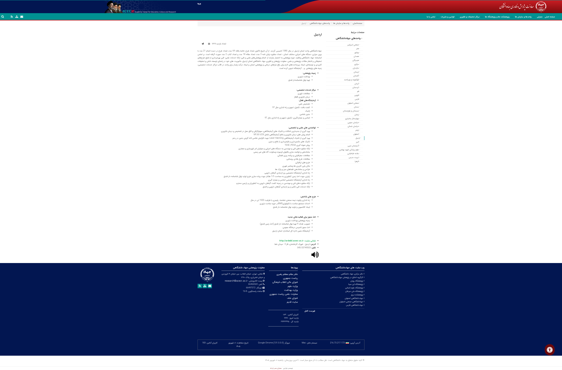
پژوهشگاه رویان (357, 280)
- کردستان (356, 87)
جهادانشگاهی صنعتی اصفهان (351, 301)
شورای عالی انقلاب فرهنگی (285, 282)
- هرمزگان (356, 60)
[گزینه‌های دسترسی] (550, 349)
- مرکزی (357, 64)
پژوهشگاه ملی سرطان (354, 291)
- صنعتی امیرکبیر (353, 44)
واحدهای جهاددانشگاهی (320, 23)
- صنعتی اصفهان (353, 103)
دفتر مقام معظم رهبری (287, 274)
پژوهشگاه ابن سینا (356, 284)
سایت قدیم (292, 302)
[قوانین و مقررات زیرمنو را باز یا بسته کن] (437, 17)
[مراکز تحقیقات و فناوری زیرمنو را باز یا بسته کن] (457, 17)
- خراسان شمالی (354, 126)
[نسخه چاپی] (209, 43)
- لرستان (357, 72)
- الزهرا (357, 161)
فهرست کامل (309, 311)
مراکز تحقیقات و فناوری (469, 16)
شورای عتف (292, 298)
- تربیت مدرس (354, 157)
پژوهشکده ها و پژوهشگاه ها (497, 16)
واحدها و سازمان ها (523, 16)
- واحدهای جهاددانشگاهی (349, 38)
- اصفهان (356, 134)
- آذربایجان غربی (354, 145)
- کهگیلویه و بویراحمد (352, 79)
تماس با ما (431, 16)
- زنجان (357, 114)
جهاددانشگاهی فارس (355, 305)
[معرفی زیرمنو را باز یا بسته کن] (534, 17)
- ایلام (357, 130)
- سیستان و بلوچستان (351, 110)
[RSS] (12, 17)
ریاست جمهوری (290, 278)
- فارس (357, 99)
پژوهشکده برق (357, 294)
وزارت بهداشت (291, 290)
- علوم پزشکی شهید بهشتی (349, 149)
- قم (358, 91)
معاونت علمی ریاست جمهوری (283, 294)
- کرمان (357, 83)
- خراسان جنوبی (354, 122)
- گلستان (356, 75)
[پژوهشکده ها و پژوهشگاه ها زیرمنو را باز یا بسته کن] (482, 17)
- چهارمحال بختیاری (352, 118)
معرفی (539, 16)
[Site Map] (16, 17)
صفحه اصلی (550, 16)
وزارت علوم (293, 286)
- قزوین (357, 95)
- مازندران (356, 68)
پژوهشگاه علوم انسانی (354, 287)
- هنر (358, 48)
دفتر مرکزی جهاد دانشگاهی (352, 273)
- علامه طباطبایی (353, 153)
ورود (199, 3)
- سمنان (357, 106)
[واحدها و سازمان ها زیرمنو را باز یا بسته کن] (512, 17)
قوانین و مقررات (447, 16)
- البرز (358, 141)
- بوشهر (357, 52)
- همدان (357, 56)
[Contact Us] (21, 17)
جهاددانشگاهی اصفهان (354, 298)
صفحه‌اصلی (357, 23)
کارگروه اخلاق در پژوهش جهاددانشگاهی (347, 277)
